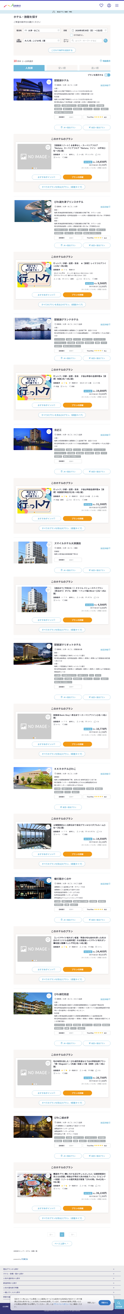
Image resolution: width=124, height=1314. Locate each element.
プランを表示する (95, 74)
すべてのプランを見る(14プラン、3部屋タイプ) (62, 304)
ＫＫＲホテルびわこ (65, 768)
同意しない (91, 1303)
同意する (104, 1303)
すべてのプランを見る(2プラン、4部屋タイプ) (62, 753)
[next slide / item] (48, 156)
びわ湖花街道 (61, 994)
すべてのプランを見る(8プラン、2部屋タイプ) (62, 528)
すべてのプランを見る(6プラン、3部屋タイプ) (62, 863)
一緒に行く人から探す (11, 1292)
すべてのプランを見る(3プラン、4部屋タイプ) (62, 1102)
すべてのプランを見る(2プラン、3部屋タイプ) (62, 629)
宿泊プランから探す (11, 1269)
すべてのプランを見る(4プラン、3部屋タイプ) (62, 186)
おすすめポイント (45, 177)
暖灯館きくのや (62, 878)
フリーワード (66, 40)
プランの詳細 (77, 177)
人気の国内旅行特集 (11, 1288)
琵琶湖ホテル (61, 80)
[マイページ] (109, 7)
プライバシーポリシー (61, 1304)
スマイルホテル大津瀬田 (67, 543)
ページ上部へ (60, 1243)
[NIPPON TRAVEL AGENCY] (13, 5)
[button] (32, 99)
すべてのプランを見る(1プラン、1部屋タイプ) (62, 979)
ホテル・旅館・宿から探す (13, 1274)
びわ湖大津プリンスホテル (68, 202)
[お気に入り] (101, 7)
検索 (106, 41)
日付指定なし (79, 35)
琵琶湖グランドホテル (66, 319)
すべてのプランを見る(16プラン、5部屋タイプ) (62, 414)
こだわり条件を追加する (62, 50)
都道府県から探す (10, 1283)
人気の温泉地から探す (11, 1278)
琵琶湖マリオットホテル (67, 644)
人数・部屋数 (19, 40)
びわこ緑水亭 (61, 1117)
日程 (65, 30)
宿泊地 (19, 30)
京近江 (58, 430)
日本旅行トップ (19, 1251)
